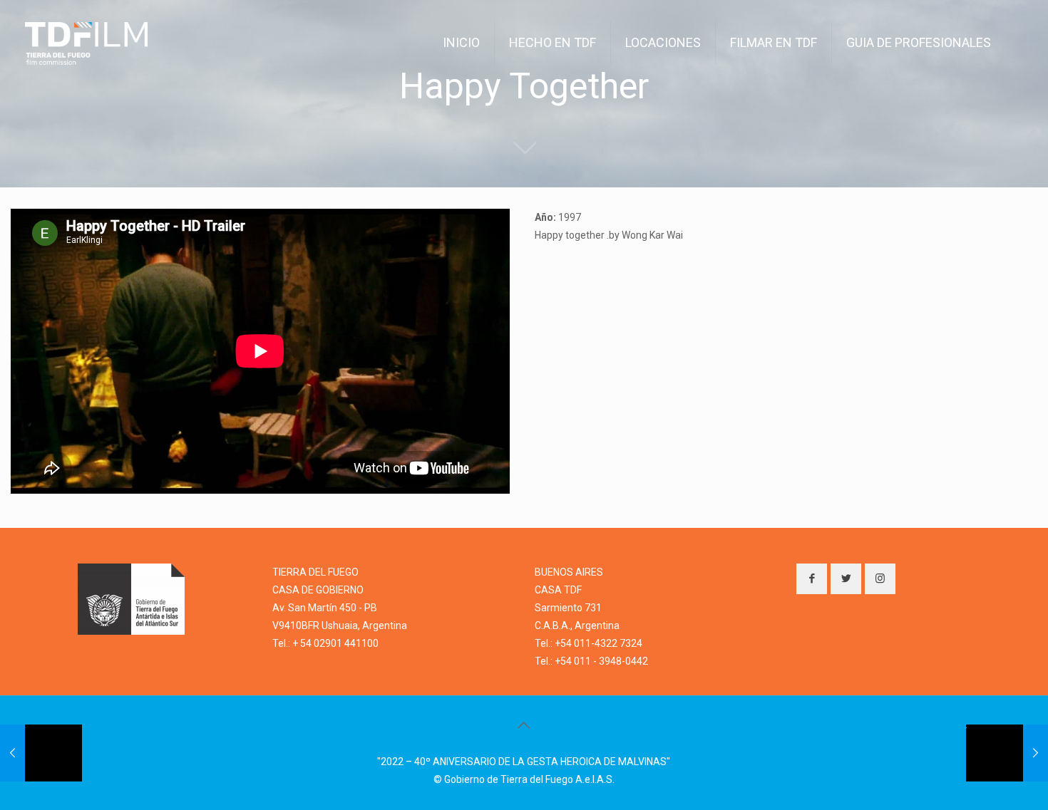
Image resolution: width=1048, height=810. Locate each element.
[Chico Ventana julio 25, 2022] (1007, 753)
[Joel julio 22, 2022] (41, 753)
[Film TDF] (86, 42)
